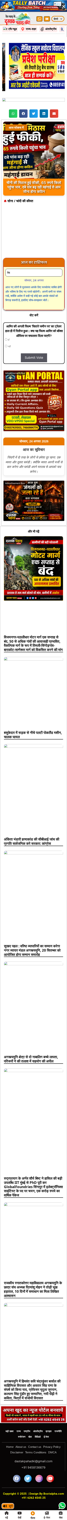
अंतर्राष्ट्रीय (38, 1418)
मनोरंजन (21, 1423)
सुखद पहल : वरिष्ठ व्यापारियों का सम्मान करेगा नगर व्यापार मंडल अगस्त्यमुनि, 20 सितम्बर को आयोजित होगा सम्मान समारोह (32, 937)
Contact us (34, 1433)
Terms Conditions (35, 1439)
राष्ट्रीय (27, 1418)
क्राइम (49, 1418)
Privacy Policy (52, 1433)
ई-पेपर (46, 1423)
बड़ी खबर (10, 1418)
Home (10, 1433)
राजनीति (58, 1418)
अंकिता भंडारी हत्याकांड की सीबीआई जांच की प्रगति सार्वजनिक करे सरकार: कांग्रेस (31, 828)
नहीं (9, 333)
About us (20, 1433)
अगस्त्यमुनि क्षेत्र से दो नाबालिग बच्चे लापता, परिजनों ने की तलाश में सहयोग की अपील (31, 1046)
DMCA (52, 1439)
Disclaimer (16, 1439)
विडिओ (38, 1423)
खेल (30, 1423)
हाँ (8, 327)
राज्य (19, 1418)
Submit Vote (34, 344)
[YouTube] (47, 6)
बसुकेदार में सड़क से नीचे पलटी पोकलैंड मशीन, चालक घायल (33, 721)
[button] (13, 100)
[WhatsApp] (39, 6)
